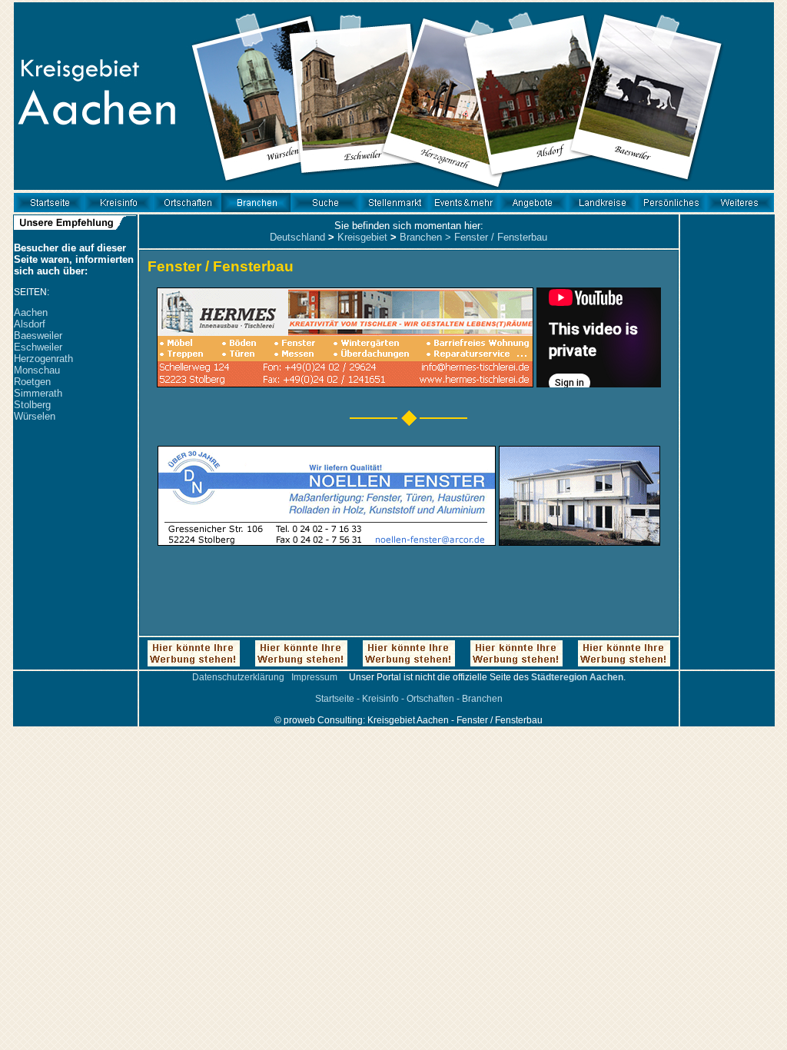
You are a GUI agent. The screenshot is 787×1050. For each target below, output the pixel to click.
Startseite (334, 698)
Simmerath (38, 393)
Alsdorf (29, 324)
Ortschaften (430, 698)
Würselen (34, 416)
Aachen (31, 312)
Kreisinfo (380, 698)
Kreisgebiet (362, 237)
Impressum (314, 677)
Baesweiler (38, 335)
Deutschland (297, 237)
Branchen (421, 237)
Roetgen (32, 381)
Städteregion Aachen (577, 677)
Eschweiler (38, 347)
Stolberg (32, 404)
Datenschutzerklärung (238, 677)
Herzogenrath (43, 358)
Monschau (37, 370)
